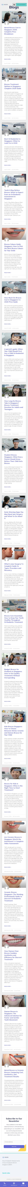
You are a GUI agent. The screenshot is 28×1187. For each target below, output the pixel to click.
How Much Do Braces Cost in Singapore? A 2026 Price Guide (12, 300)
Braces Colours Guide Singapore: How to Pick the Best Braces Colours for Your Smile (13, 247)
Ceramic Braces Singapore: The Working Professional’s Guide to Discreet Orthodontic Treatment (13, 896)
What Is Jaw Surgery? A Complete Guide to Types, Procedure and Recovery (13, 567)
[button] (14, 4)
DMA (7, 1166)
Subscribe (14, 1146)
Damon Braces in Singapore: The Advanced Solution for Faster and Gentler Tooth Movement (13, 1015)
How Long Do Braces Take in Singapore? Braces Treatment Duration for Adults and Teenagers (13, 405)
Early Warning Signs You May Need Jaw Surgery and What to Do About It (13, 515)
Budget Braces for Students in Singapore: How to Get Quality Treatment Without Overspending (13, 673)
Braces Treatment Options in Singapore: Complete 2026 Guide (12, 86)
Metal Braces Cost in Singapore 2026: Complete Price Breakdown (12, 31)
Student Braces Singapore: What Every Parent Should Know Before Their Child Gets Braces (13, 459)
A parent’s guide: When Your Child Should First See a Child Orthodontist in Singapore (14, 352)
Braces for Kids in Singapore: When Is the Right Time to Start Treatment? (13, 787)
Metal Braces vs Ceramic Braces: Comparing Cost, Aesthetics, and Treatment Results (14, 1073)
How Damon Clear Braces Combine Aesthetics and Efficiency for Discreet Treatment (13, 955)
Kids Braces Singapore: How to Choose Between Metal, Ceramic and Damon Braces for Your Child (14, 730)
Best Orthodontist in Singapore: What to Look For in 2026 (12, 141)
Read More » (7, 59)
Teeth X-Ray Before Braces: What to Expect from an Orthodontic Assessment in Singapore (13, 194)
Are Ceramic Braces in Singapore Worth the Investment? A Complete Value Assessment (13, 840)
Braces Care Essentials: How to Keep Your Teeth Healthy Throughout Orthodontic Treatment (13, 619)
